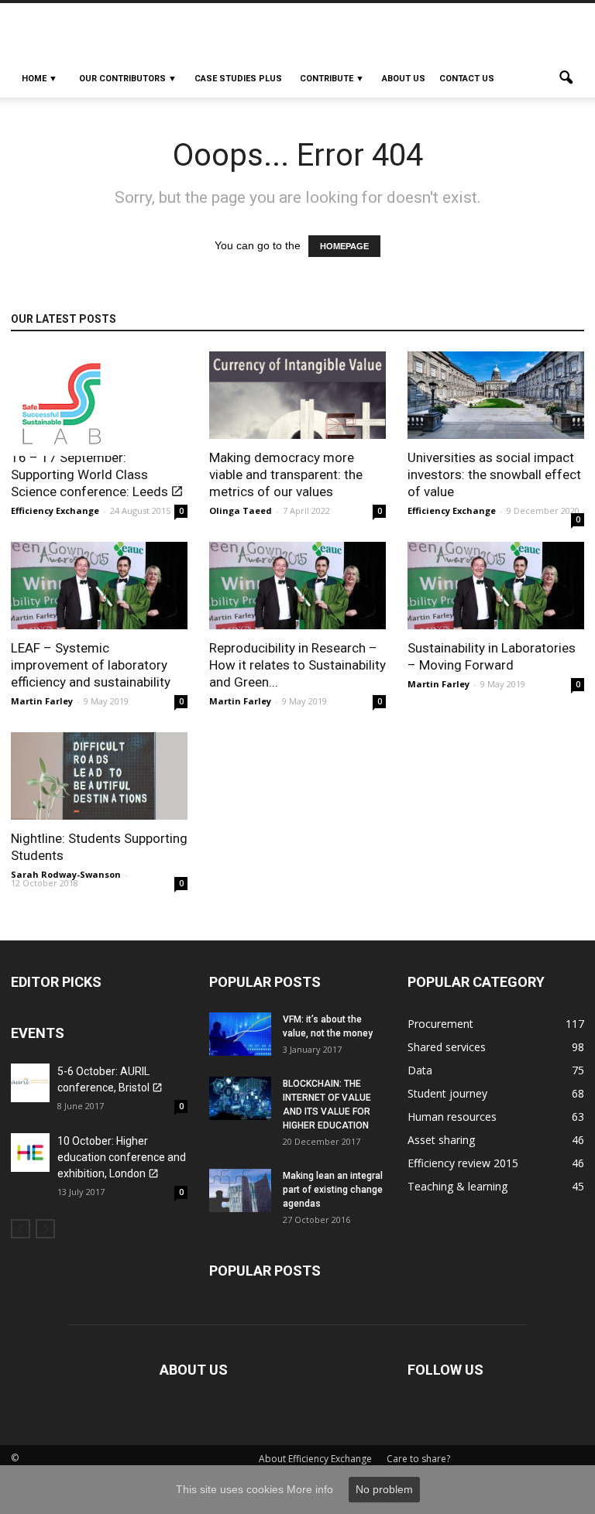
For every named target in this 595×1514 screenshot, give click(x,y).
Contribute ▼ (332, 79)
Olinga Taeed (240, 510)
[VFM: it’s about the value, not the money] (240, 1034)
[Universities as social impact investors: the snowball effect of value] (496, 395)
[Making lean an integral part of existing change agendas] (240, 1190)
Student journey (447, 1093)
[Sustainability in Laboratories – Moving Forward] (496, 585)
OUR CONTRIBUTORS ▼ (128, 79)
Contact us (466, 79)
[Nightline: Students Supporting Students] (99, 776)
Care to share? (418, 1458)
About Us (403, 79)
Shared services (447, 1047)
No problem (384, 1489)
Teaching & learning (457, 1186)
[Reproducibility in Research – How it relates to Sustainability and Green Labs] (297, 585)
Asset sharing (441, 1139)
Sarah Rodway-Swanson (66, 874)
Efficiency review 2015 (463, 1163)
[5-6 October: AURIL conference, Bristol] (30, 1083)
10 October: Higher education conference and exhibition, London (121, 1157)
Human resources (452, 1116)
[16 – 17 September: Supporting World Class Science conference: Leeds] (99, 403)
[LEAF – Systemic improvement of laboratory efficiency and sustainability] (99, 585)
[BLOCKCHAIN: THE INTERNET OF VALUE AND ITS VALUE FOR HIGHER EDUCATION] (240, 1098)
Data (420, 1070)
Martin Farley (42, 701)
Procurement (440, 1023)
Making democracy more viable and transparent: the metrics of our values (286, 474)
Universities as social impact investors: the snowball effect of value (494, 474)
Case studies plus (238, 79)
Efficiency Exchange (55, 510)
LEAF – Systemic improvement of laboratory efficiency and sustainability (90, 665)
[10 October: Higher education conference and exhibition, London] (30, 1152)
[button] (565, 79)
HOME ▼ (39, 79)
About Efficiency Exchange (315, 1458)
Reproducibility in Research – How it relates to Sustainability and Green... (297, 665)
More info (310, 1489)
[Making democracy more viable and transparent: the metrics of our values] (297, 395)
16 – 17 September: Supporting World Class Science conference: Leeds (89, 474)
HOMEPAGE (344, 246)
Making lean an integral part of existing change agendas (333, 1189)
